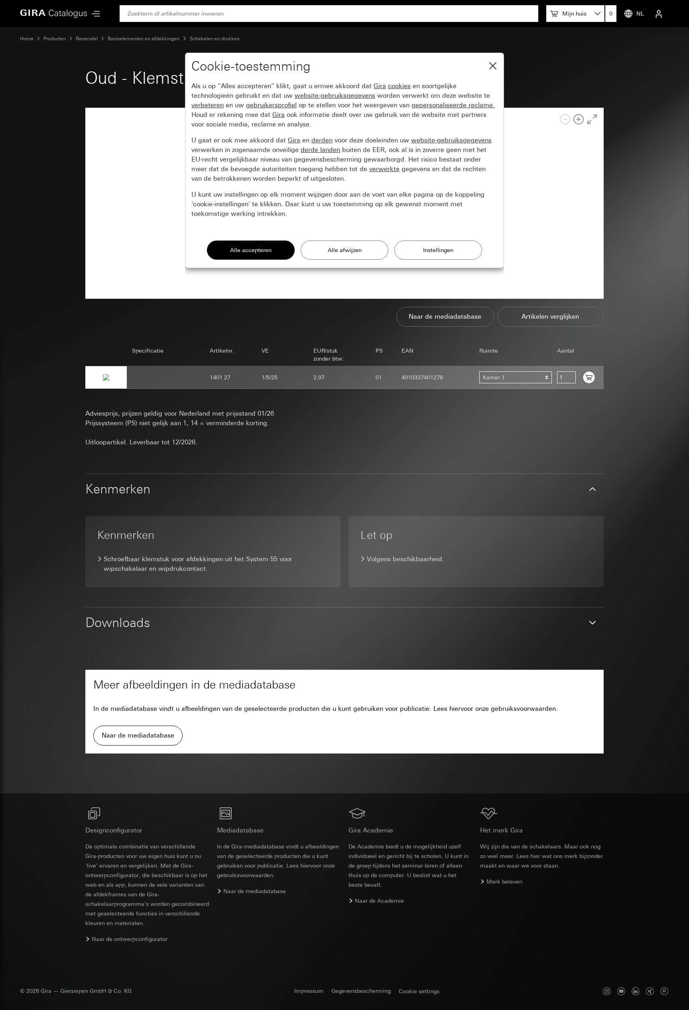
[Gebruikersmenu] (658, 13)
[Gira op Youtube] (621, 991)
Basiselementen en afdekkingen (143, 38)
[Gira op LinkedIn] (635, 991)
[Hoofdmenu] (94, 14)
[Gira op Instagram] (607, 991)
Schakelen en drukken (215, 38)
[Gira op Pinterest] (664, 991)
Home (26, 38)
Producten (54, 38)
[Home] (54, 14)
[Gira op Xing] (650, 991)
